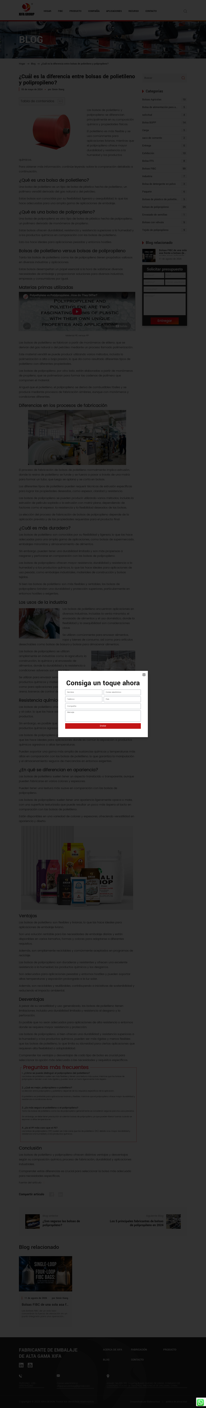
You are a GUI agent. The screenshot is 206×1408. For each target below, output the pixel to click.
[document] (103, 704)
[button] (144, 675)
